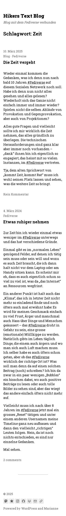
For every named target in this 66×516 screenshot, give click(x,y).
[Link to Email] (35, 501)
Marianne (51, 508)
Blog (6, 56)
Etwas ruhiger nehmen (26, 221)
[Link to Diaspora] (11, 501)
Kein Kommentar (16, 194)
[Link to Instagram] (17, 501)
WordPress (29, 508)
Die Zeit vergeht (19, 62)
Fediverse (19, 56)
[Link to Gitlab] (29, 501)
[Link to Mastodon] (5, 501)
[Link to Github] (23, 501)
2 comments (12, 460)
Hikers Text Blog (23, 16)
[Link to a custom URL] (41, 501)
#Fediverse (36, 82)
